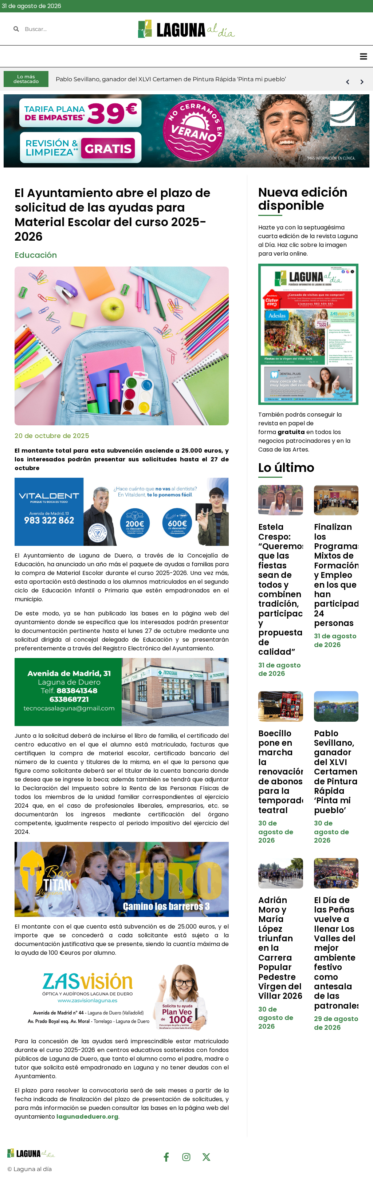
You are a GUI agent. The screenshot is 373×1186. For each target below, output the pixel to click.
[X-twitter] (206, 1157)
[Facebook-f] (166, 1157)
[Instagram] (186, 1157)
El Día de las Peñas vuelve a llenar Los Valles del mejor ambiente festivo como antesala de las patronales (337, 953)
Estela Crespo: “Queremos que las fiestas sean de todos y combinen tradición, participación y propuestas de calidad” (287, 589)
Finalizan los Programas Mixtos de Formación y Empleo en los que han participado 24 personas (339, 575)
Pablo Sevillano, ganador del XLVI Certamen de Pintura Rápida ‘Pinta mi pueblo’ (336, 772)
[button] (363, 56)
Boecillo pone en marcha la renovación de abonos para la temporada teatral (282, 772)
